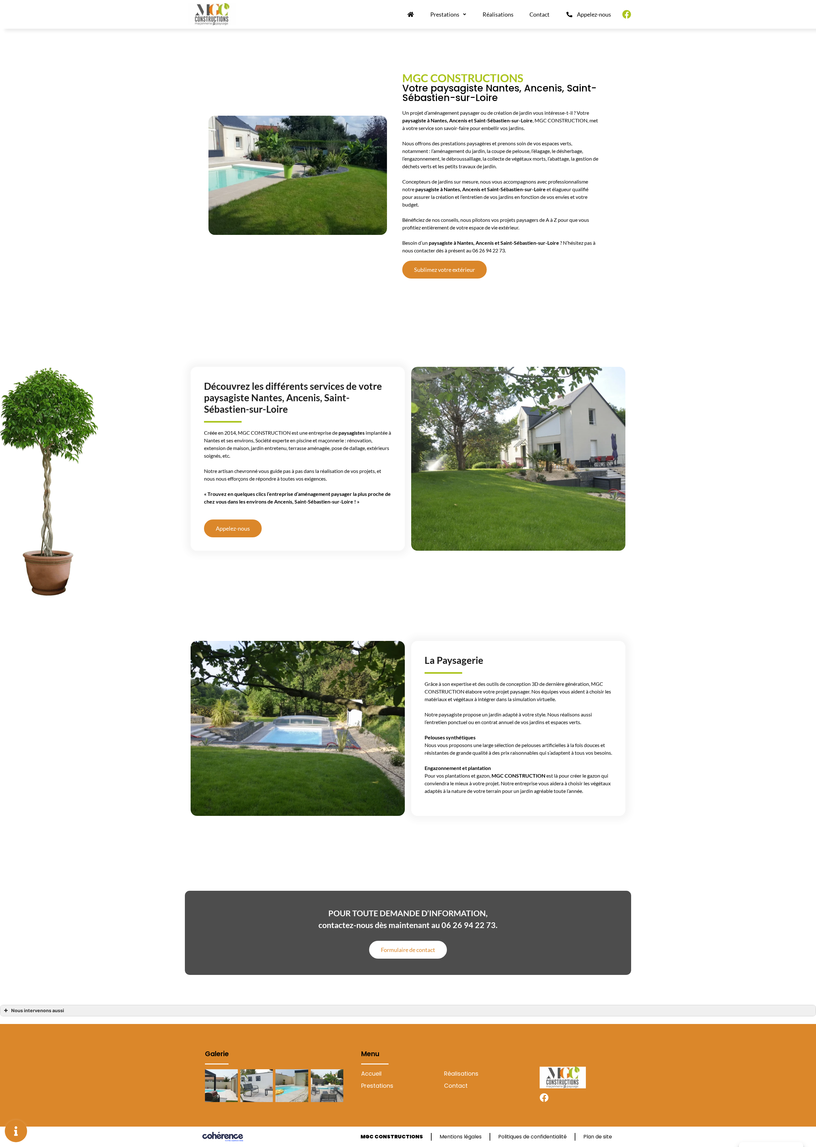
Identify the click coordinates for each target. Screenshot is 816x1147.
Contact (539, 14)
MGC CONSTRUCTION (518, 776)
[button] (444, 270)
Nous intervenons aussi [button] (37, 1010)
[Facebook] (626, 14)
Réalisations (498, 14)
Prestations (444, 14)
